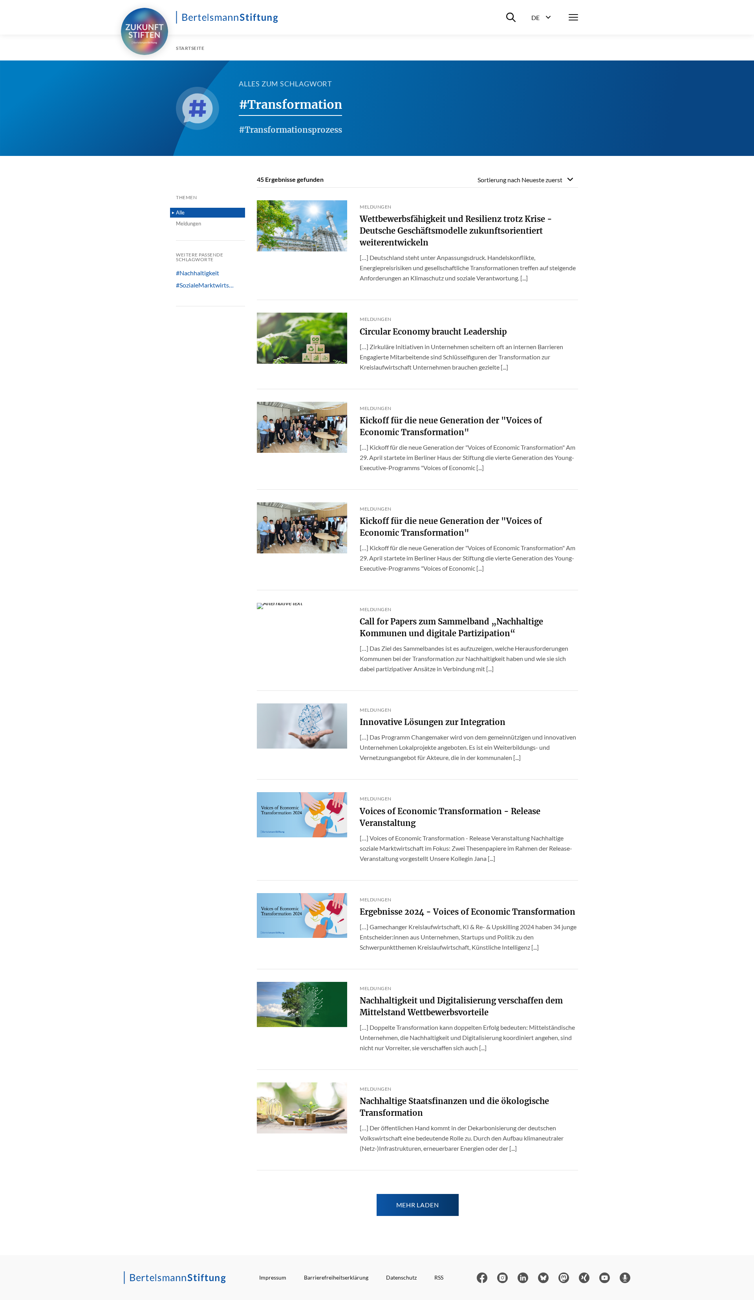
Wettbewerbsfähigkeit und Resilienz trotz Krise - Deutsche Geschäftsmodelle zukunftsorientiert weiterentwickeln (456, 230)
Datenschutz (401, 1277)
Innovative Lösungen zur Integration (432, 722)
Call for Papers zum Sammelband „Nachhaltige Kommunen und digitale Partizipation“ (451, 627)
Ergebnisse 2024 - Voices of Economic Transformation (467, 912)
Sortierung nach (520, 179)
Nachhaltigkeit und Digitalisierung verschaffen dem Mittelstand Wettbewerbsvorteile (461, 1006)
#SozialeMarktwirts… (205, 285)
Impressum (272, 1277)
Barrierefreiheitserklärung (336, 1277)
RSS (438, 1277)
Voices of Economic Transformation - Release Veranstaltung (450, 817)
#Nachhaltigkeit (197, 273)
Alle (180, 212)
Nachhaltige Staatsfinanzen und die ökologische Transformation (454, 1107)
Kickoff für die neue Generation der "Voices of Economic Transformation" (451, 426)
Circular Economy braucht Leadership (433, 332)
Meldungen (188, 223)
